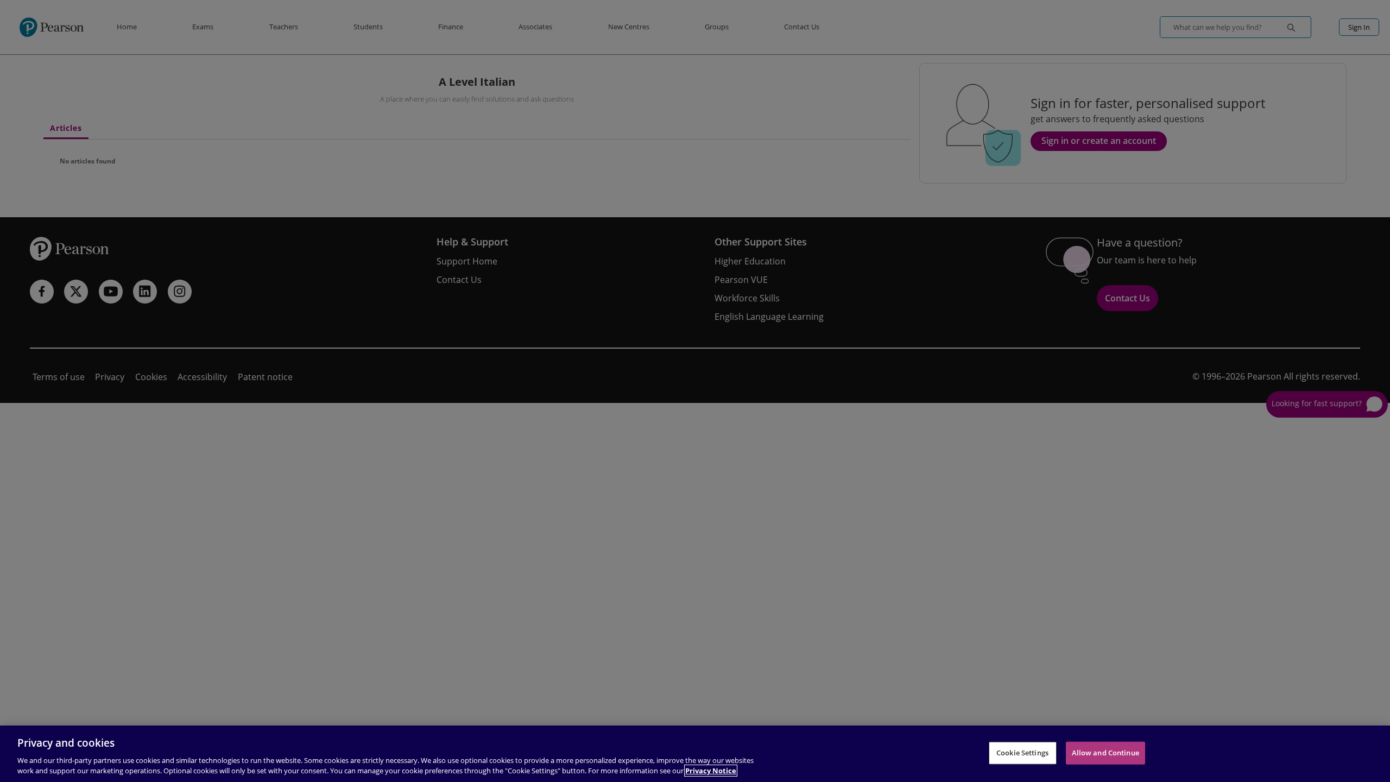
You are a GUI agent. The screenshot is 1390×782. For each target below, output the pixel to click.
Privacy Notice (710, 770)
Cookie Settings (1022, 753)
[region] (695, 754)
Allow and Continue (1105, 753)
